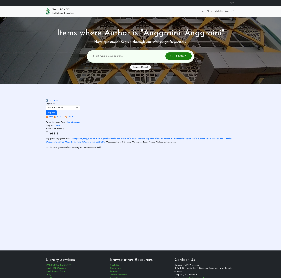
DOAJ (48, 275)
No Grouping (73, 122)
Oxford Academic (118, 275)
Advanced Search (140, 67)
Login (231, 3)
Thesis (57, 125)
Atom (51, 117)
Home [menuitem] (201, 11)
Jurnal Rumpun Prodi (55, 271)
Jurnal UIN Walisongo (56, 268)
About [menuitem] (210, 11)
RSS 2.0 (71, 117)
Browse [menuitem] (228, 11)
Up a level (53, 100)
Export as (50, 104)
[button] (51, 112)
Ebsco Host (115, 268)
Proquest (114, 271)
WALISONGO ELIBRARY (58, 265)
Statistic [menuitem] (219, 11)
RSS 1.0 (60, 117)
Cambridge (115, 265)
